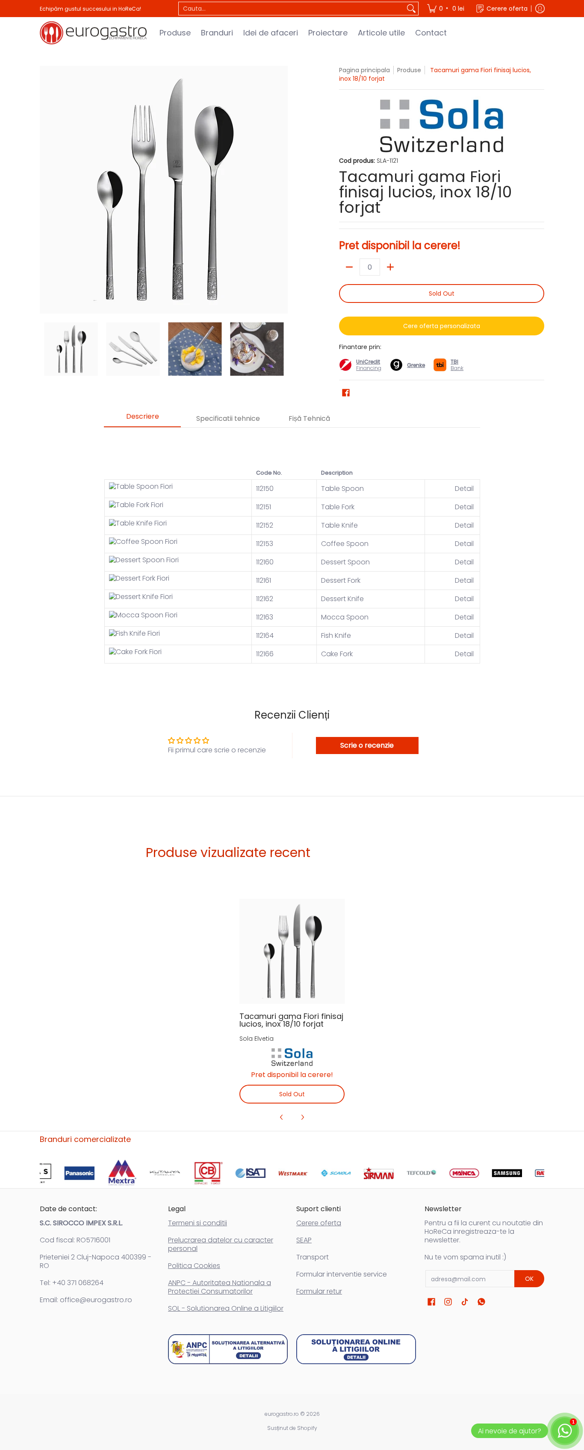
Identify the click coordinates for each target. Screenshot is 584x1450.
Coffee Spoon (345, 544)
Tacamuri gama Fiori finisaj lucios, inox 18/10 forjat (291, 1020)
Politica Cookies (194, 1266)
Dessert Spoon (345, 562)
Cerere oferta (318, 1223)
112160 (265, 562)
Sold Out (441, 293)
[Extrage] (349, 267)
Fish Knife (336, 635)
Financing (368, 368)
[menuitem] (446, 8)
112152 (264, 525)
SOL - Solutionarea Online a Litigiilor (225, 1308)
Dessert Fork (340, 580)
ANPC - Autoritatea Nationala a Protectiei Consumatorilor (219, 1287)
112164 (265, 635)
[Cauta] (411, 8)
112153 (264, 544)
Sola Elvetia (256, 1038)
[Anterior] (45, 189)
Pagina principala (364, 70)
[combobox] (291, 8)
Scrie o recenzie (367, 745)
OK (529, 1278)
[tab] (142, 419)
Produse (409, 70)
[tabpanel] (292, 549)
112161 (263, 580)
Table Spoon (342, 488)
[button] (346, 392)
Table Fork (337, 507)
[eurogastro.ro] (93, 33)
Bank (457, 365)
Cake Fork (337, 654)
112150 (265, 488)
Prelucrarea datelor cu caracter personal (220, 1244)
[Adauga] (390, 267)
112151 (263, 507)
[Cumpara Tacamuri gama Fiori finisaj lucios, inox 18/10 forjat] (292, 951)
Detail (465, 488)
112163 (264, 617)
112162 (264, 599)
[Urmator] (281, 189)
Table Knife (339, 525)
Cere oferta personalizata (441, 326)
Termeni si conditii (197, 1223)
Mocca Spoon (345, 617)
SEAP (304, 1240)
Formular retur (319, 1291)
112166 (265, 654)
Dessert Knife (342, 599)
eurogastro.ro (282, 1414)
